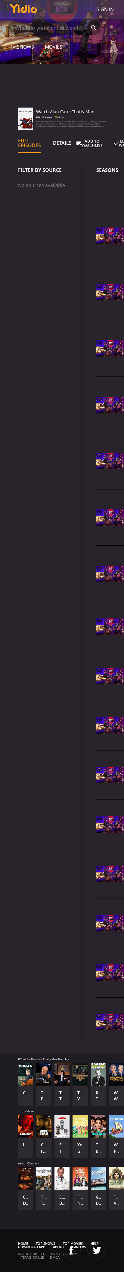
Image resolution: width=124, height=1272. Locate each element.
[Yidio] (23, 9)
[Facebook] (71, 1250)
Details (62, 143)
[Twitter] (96, 1250)
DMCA (55, 1257)
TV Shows (22, 47)
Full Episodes (29, 143)
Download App (31, 1247)
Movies (53, 47)
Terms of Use (32, 1257)
